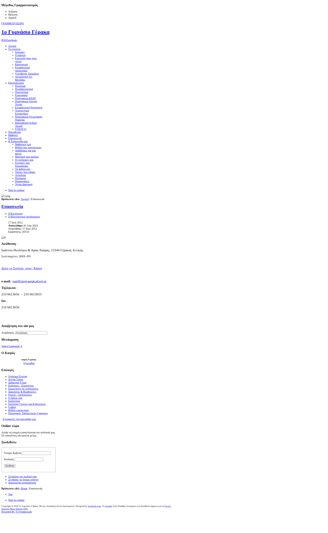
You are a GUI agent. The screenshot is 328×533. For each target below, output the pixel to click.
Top (10, 494)
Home (24, 488)
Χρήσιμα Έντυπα (17, 376)
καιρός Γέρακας (28, 359)
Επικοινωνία (12, 206)
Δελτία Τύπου (15, 379)
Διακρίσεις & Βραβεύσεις (22, 391)
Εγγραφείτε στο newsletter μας (19, 419)
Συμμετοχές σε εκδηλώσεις (23, 388)
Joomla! (108, 506)
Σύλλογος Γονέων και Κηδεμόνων (27, 404)
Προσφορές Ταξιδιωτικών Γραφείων (28, 413)
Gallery (12, 407)
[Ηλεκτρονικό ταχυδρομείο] (24, 216)
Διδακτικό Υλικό (17, 382)
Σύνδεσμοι (14, 401)
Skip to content (16, 190)
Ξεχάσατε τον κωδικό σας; (22, 476)
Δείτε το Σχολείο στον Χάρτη (21, 268)
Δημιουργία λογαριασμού (22, 482)
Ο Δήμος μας (15, 398)
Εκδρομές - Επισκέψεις (21, 385)
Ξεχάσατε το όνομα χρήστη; (23, 479)
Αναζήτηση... (8, 332)
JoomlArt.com (94, 506)
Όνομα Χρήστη (12, 453)
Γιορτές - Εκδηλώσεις (20, 394)
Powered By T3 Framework (16, 511)
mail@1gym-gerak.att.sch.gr (29, 281)
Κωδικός (9, 459)
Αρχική (25, 199)
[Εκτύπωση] (15, 213)
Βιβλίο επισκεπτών (18, 410)
